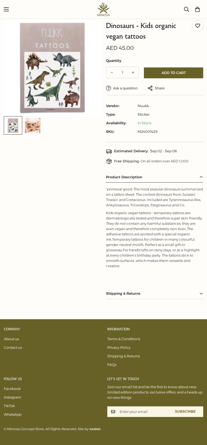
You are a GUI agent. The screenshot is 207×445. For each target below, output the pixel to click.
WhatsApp (12, 414)
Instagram (12, 397)
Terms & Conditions (123, 339)
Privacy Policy (119, 347)
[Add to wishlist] (197, 26)
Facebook (12, 388)
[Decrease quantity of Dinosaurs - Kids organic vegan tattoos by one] (111, 72)
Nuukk (143, 106)
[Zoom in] (90, 29)
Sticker (143, 114)
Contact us (13, 347)
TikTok (9, 406)
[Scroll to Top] (197, 417)
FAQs (111, 364)
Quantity (113, 60)
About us (11, 339)
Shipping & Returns (123, 356)
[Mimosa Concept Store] (103, 9)
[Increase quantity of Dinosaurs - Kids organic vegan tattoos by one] (133, 72)
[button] (197, 9)
